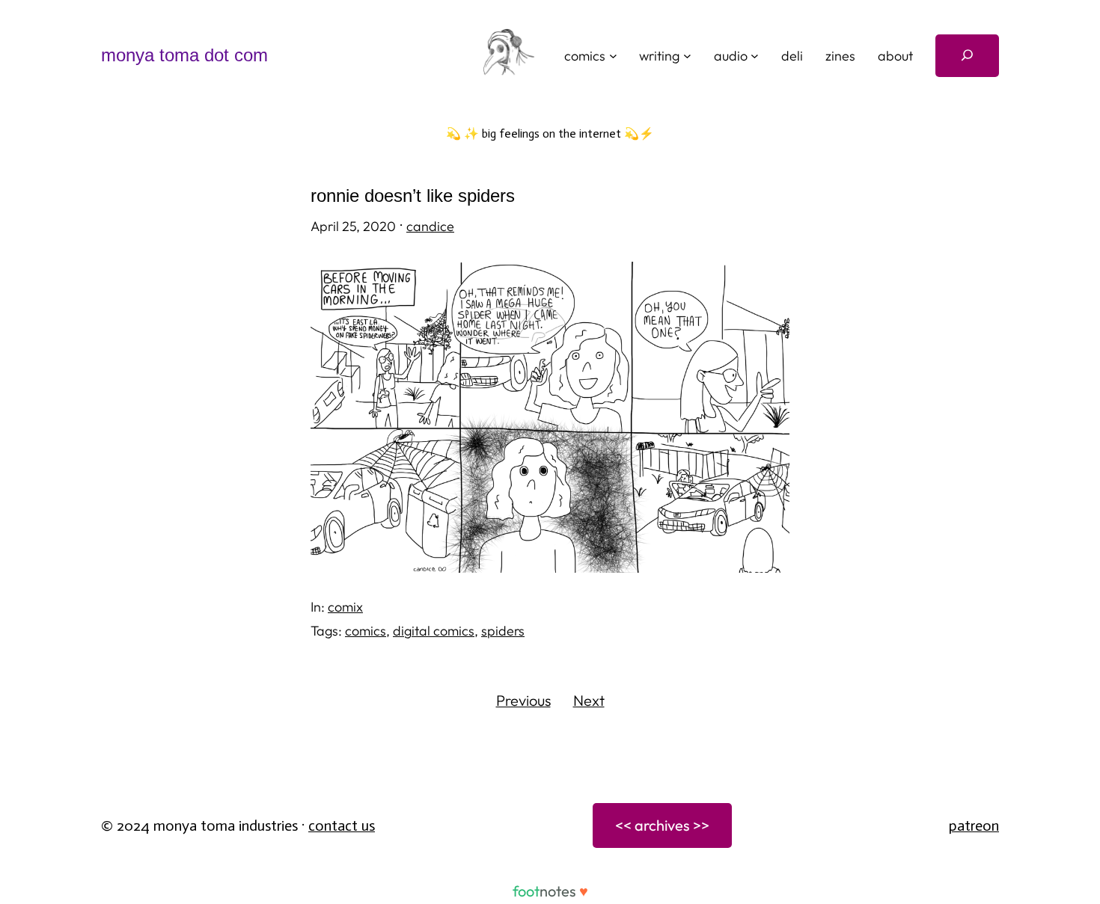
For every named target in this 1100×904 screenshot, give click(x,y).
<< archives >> (662, 825)
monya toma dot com (184, 55)
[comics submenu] (613, 56)
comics (365, 630)
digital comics (433, 630)
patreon (974, 825)
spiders (503, 630)
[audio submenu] (755, 56)
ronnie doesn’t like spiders (413, 196)
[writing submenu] (687, 56)
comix (345, 606)
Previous (523, 700)
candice (430, 226)
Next (589, 700)
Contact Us (341, 825)
